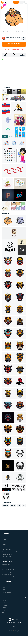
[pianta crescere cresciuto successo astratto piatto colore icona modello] (7, 248)
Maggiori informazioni (7, 63)
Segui (23, 39)
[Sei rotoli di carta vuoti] (9, 294)
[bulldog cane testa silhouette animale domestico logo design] (13, 347)
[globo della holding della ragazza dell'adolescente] (6, 220)
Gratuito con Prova (14, 44)
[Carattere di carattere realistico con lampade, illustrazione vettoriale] (8, 271)
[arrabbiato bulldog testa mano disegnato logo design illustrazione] (8, 409)
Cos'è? (14, 59)
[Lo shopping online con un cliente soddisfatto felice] (8, 259)
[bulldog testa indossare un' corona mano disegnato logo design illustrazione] (8, 373)
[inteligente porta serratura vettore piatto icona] (8, 145)
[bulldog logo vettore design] (8, 614)
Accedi (21, 2)
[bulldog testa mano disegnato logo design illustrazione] (8, 361)
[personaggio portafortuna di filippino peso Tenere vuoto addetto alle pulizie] (9, 133)
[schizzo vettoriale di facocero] (4, 91)
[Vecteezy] (2, 2)
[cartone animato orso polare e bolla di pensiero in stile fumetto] (18, 282)
